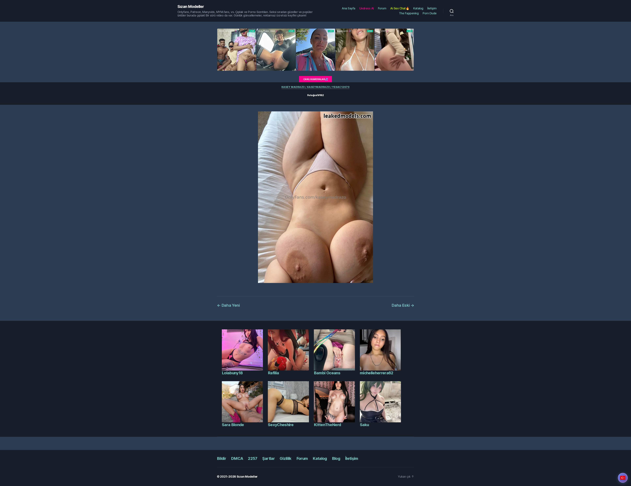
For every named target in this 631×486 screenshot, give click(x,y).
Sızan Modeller (190, 7)
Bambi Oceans (327, 373)
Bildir (221, 458)
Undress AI (366, 8)
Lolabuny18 (232, 373)
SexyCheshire (280, 424)
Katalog (418, 8)
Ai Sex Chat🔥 (399, 8)
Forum (382, 8)
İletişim (432, 8)
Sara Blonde (233, 424)
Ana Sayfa (348, 8)
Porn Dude (430, 13)
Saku (364, 424)
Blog (336, 458)
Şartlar (268, 458)
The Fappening (409, 13)
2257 (252, 458)
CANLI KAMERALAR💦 (315, 79)
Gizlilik (286, 458)
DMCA (237, 458)
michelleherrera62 (376, 373)
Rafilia (273, 373)
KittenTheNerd (327, 424)
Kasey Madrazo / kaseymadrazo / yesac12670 (315, 87)
